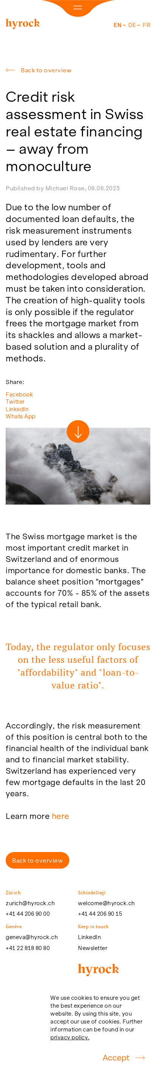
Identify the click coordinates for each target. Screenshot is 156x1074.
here (60, 816)
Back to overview (46, 70)
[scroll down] (78, 431)
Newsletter (92, 948)
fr (146, 25)
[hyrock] (23, 25)
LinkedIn (17, 409)
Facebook (19, 394)
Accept (116, 1058)
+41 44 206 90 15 (100, 913)
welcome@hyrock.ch (106, 903)
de (132, 25)
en (118, 25)
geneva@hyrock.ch (32, 937)
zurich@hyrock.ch (30, 903)
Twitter (15, 401)
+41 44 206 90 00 (28, 913)
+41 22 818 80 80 (28, 948)
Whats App (21, 416)
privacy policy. (70, 1037)
